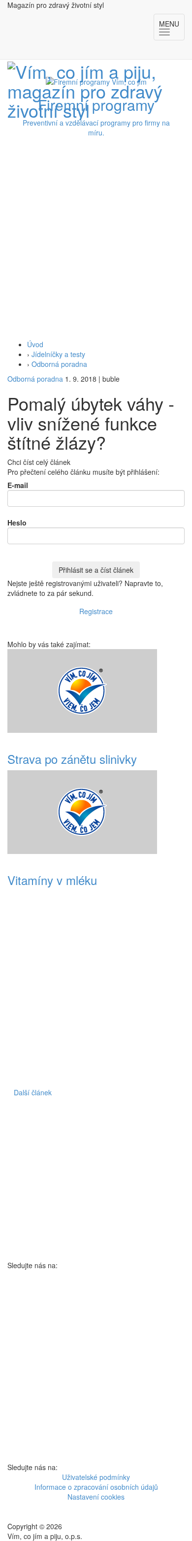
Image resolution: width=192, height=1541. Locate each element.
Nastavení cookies (96, 1497)
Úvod (35, 344)
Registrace (96, 611)
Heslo (17, 522)
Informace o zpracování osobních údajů (96, 1487)
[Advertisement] (96, 238)
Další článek (33, 1092)
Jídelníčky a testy (58, 354)
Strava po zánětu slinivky (72, 758)
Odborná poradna (59, 364)
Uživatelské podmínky (96, 1477)
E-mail (17, 485)
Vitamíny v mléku (52, 879)
